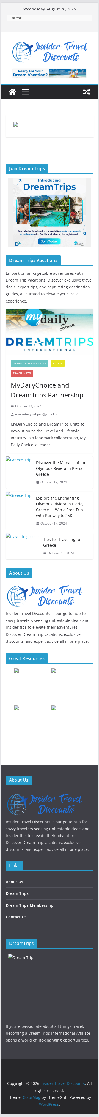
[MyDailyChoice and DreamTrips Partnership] (49, 332)
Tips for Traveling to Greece (61, 542)
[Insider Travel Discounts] (12, 92)
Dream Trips (17, 893)
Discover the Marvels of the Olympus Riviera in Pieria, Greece (61, 468)
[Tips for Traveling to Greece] (22, 546)
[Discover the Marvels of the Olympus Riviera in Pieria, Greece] (19, 472)
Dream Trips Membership (29, 905)
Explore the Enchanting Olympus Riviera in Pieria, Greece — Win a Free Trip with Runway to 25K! (59, 506)
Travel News (22, 373)
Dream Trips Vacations (29, 363)
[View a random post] (86, 92)
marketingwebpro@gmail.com (38, 414)
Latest (57, 363)
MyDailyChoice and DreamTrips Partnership (47, 389)
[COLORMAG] (44, 794)
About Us (14, 881)
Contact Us (16, 916)
